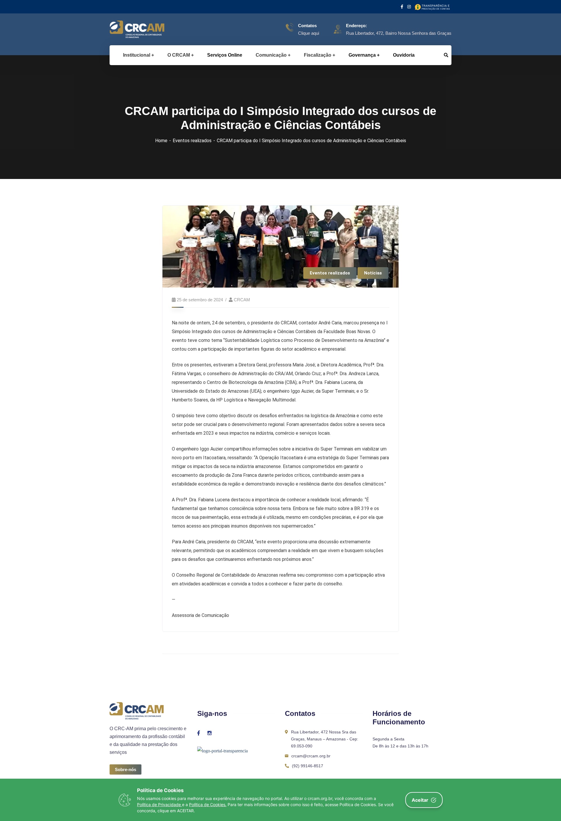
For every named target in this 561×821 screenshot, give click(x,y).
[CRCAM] (128, 29)
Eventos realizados (192, 140)
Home (161, 140)
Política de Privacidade (159, 804)
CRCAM (242, 299)
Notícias (373, 273)
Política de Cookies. (207, 804)
